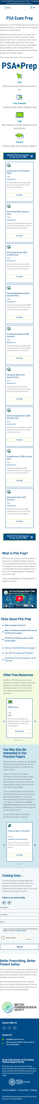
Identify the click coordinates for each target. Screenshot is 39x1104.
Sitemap (34, 1090)
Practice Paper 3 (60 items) (18, 831)
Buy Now (19, 195)
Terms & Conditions (9, 1090)
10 (3, 606)
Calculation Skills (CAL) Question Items (16, 376)
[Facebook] (4, 903)
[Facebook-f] (9, 1028)
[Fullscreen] (35, 606)
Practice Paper (23, 839)
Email (2, 922)
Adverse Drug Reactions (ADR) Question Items (18, 417)
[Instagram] (4, 1028)
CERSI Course (13, 707)
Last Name (4, 915)
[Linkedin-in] (15, 1028)
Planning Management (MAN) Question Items (18, 294)
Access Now (19, 731)
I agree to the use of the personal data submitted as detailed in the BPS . (20, 930)
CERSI (9, 715)
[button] (18, 740)
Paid (16, 839)
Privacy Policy (21, 931)
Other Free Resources (18, 675)
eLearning (9, 179)
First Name (4, 907)
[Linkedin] (9, 903)
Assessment (11, 839)
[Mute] (27, 606)
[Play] (6, 606)
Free (14, 179)
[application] (19, 598)
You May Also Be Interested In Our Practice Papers (15, 753)
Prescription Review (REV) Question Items (17, 253)
